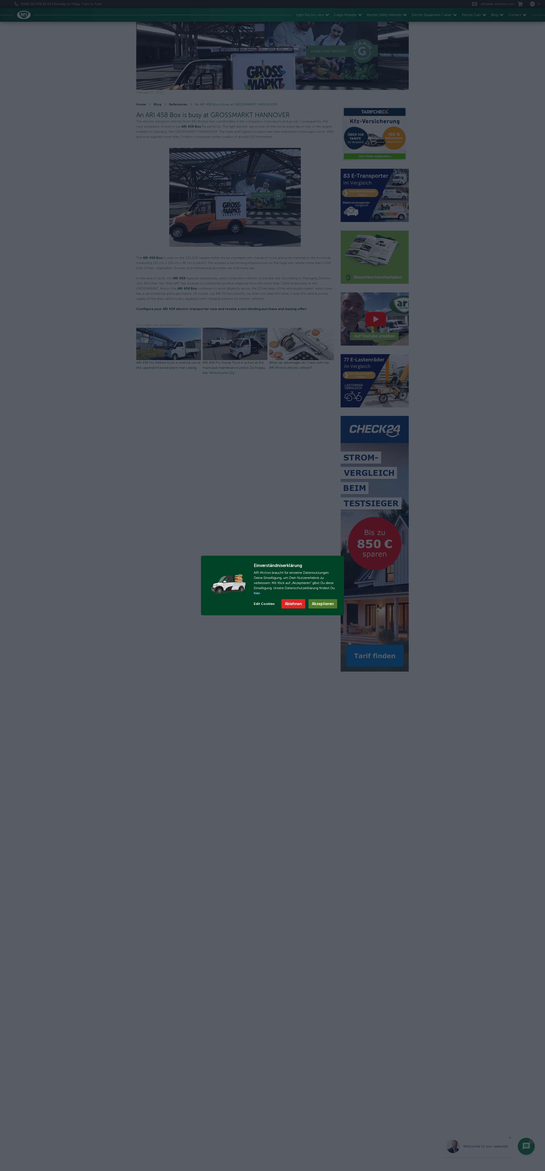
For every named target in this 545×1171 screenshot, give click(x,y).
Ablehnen (293, 603)
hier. (257, 593)
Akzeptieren (323, 603)
